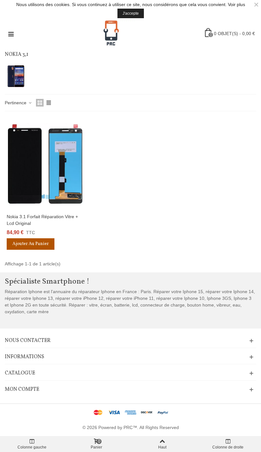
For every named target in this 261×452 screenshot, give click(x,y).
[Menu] (11, 33)
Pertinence (16, 102)
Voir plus (236, 4)
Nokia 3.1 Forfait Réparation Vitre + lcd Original (42, 220)
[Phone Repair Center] (111, 33)
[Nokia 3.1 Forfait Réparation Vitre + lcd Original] (45, 164)
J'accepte (131, 13)
